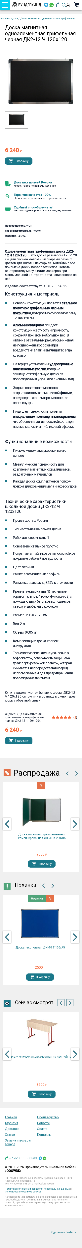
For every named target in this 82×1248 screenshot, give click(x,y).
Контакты (44, 1135)
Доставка (12, 1129)
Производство (48, 1117)
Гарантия (11, 1123)
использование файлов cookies (23, 1191)
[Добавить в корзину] (11, 161)
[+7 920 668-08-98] (58, 5)
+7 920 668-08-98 (23, 1158)
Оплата (42, 1129)
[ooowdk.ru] (26, 5)
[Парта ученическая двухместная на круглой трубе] (42, 1033)
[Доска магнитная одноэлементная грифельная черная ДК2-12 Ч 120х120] (16, 125)
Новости (43, 1123)
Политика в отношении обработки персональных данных (37, 1188)
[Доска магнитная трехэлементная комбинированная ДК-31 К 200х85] (42, 810)
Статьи (10, 1135)
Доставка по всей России (33, 182)
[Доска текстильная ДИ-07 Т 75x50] (40, 923)
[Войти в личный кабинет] (68, 5)
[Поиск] (64, 5)
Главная (11, 1117)
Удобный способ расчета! (33, 207)
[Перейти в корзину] (76, 4)
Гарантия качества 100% (32, 195)
